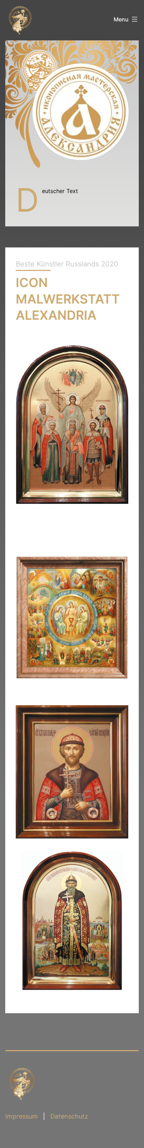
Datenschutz (69, 1116)
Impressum (21, 1116)
